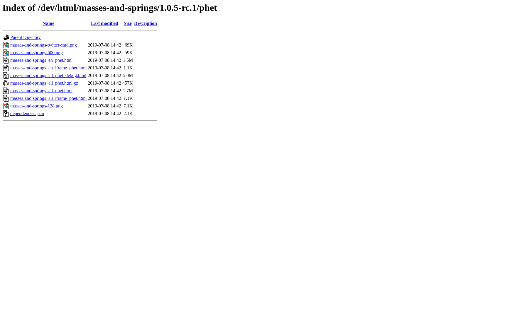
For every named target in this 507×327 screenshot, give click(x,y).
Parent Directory (25, 37)
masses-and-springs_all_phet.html (41, 90)
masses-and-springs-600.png (36, 52)
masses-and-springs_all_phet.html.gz (44, 83)
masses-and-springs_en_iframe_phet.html (48, 67)
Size (128, 23)
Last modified (104, 23)
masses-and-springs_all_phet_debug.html (48, 75)
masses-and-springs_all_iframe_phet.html (48, 98)
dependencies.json (27, 113)
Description (145, 23)
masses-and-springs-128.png (36, 105)
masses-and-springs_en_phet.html (41, 60)
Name (48, 23)
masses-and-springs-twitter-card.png (43, 44)
